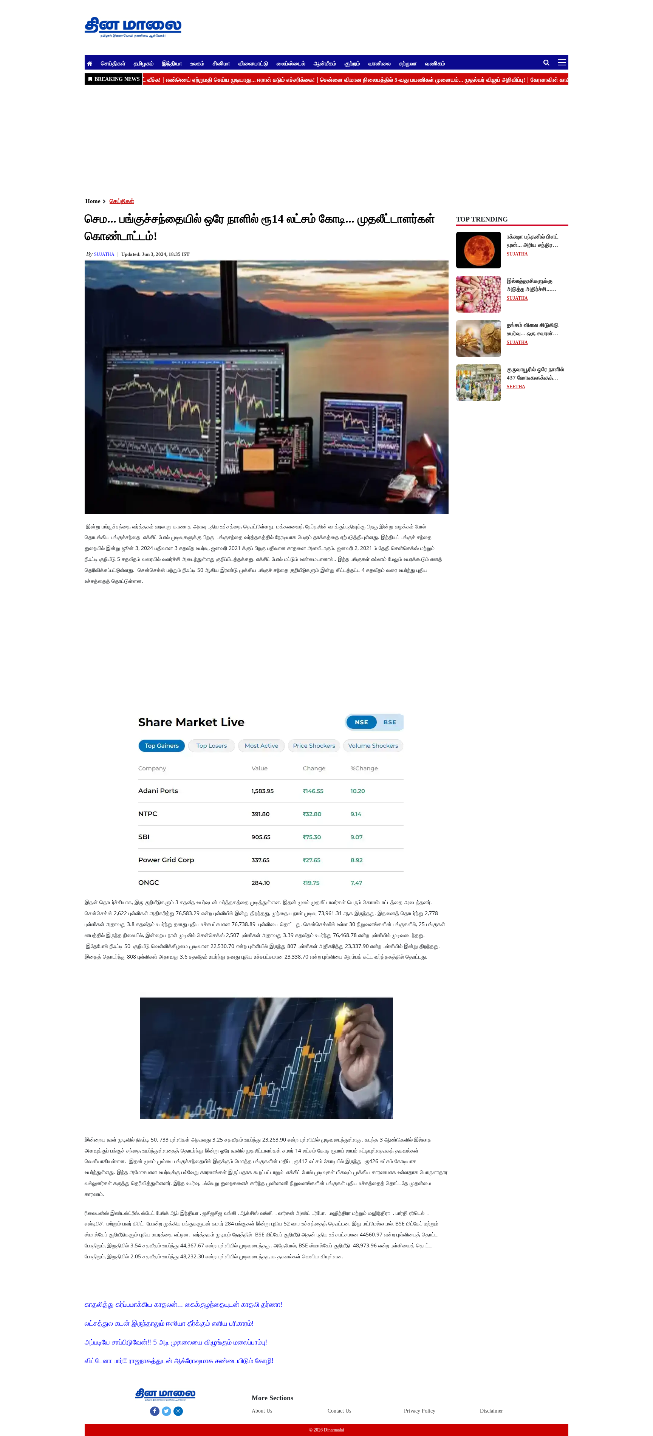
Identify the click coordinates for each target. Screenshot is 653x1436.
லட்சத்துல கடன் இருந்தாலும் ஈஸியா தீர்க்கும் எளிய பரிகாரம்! (169, 1323)
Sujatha (104, 254)
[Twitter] (166, 1411)
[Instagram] (178, 1411)
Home (93, 201)
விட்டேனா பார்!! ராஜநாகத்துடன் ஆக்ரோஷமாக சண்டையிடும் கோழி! (179, 1360)
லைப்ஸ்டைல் (291, 63)
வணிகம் (435, 63)
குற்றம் (352, 63)
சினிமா (221, 63)
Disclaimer (491, 1411)
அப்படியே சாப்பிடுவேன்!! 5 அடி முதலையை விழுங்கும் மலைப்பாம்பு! (176, 1341)
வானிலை (379, 63)
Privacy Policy (419, 1411)
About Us (262, 1411)
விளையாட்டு (253, 63)
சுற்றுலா (408, 63)
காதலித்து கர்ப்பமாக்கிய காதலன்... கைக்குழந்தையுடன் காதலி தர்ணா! (183, 1304)
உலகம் (197, 63)
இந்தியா (172, 63)
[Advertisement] (311, 140)
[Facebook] (154, 1411)
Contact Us (339, 1411)
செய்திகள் (113, 63)
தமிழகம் (144, 63)
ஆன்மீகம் (325, 63)
